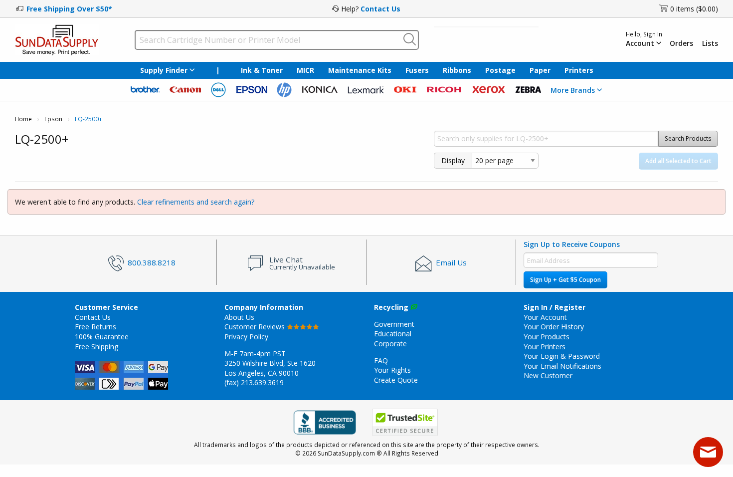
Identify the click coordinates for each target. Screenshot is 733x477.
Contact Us (380, 8)
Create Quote (396, 380)
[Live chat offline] (708, 452)
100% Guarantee (102, 336)
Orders (681, 43)
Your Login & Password (562, 356)
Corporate (390, 343)
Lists (710, 43)
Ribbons (457, 70)
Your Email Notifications (562, 366)
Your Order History (554, 326)
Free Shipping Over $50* (69, 8)
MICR (305, 70)
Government (394, 324)
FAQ (381, 360)
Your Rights (392, 370)
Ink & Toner (262, 70)
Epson (53, 119)
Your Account (545, 317)
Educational (392, 333)
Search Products (688, 138)
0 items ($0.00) (694, 8)
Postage (500, 70)
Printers (578, 70)
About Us (239, 317)
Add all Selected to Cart (678, 161)
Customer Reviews (255, 326)
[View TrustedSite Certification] (405, 422)
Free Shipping (96, 346)
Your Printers (544, 346)
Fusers (417, 70)
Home (23, 119)
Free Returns (95, 326)
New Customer (548, 375)
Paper (540, 70)
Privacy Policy (246, 336)
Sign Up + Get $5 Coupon (565, 279)
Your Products (546, 336)
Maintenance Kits (359, 70)
